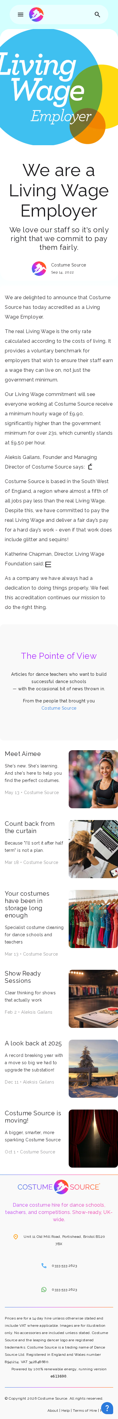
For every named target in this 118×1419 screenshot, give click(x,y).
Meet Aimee (23, 753)
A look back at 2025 (33, 1043)
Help (65, 1410)
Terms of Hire (85, 1410)
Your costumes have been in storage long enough (27, 904)
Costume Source (59, 708)
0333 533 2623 (59, 1265)
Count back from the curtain (30, 827)
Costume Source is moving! (33, 1117)
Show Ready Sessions (23, 977)
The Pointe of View (59, 656)
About (53, 1410)
